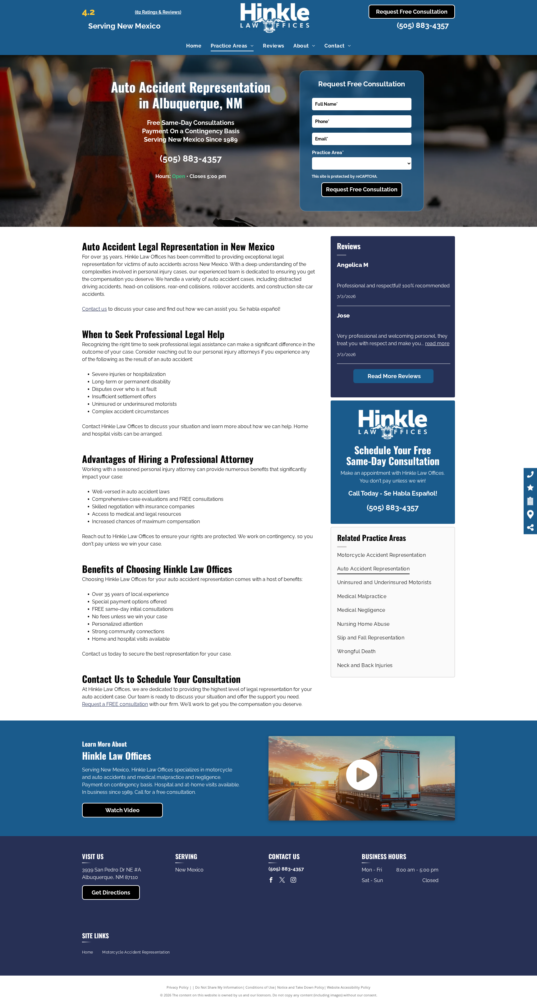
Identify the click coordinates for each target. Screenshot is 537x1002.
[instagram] (293, 880)
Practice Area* (328, 152)
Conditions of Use (260, 987)
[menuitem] (193, 46)
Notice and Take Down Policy (300, 987)
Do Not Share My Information (219, 987)
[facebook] (271, 880)
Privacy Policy (178, 987)
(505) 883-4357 (423, 25)
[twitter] (282, 880)
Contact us (94, 309)
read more (437, 343)
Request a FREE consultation (115, 704)
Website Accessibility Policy (348, 987)
